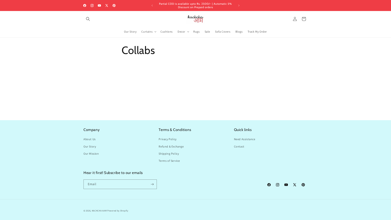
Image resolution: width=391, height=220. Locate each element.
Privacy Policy (167, 139)
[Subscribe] (152, 184)
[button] (87, 18)
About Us (89, 139)
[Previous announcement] (152, 5)
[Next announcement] (238, 5)
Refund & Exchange (171, 146)
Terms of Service (169, 161)
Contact (239, 146)
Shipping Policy (169, 153)
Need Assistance (244, 139)
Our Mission (91, 153)
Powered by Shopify (117, 210)
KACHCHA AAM (99, 210)
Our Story (89, 146)
